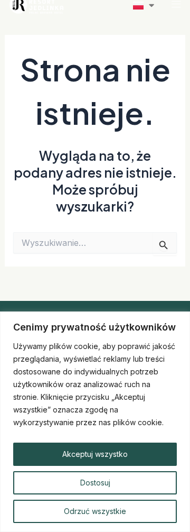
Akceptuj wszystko (95, 454)
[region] (95, 421)
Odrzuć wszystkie (95, 511)
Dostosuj (95, 482)
